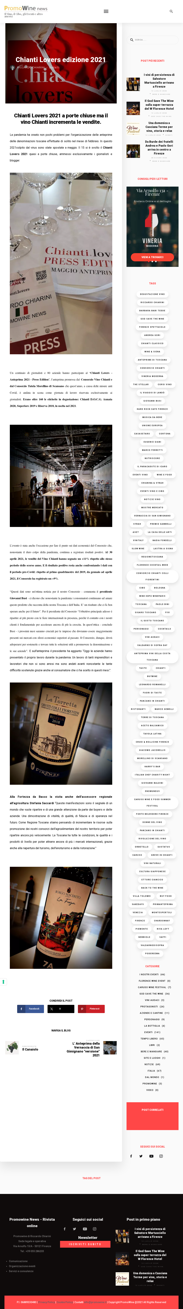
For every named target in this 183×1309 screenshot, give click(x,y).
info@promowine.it (95, 1302)
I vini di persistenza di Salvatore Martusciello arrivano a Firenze (159, 80)
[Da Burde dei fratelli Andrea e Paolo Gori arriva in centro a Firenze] (133, 151)
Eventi (54, 67)
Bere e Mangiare (161, 94)
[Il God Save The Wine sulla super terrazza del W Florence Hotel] (133, 108)
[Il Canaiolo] (12, 1048)
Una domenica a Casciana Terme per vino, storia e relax (159, 127)
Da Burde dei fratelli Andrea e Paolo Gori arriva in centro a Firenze (159, 147)
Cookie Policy (65, 1302)
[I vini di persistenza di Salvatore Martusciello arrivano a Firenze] (133, 84)
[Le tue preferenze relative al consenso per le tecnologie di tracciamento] (3, 981)
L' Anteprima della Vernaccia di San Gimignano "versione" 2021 (83, 1049)
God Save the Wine (161, 116)
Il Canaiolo (30, 1049)
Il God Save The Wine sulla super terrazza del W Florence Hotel (159, 104)
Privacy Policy (46, 1302)
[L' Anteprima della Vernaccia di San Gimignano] (110, 1048)
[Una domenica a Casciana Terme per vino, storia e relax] (133, 129)
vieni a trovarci (152, 257)
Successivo (93, 1040)
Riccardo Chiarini (31, 67)
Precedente (29, 1046)
